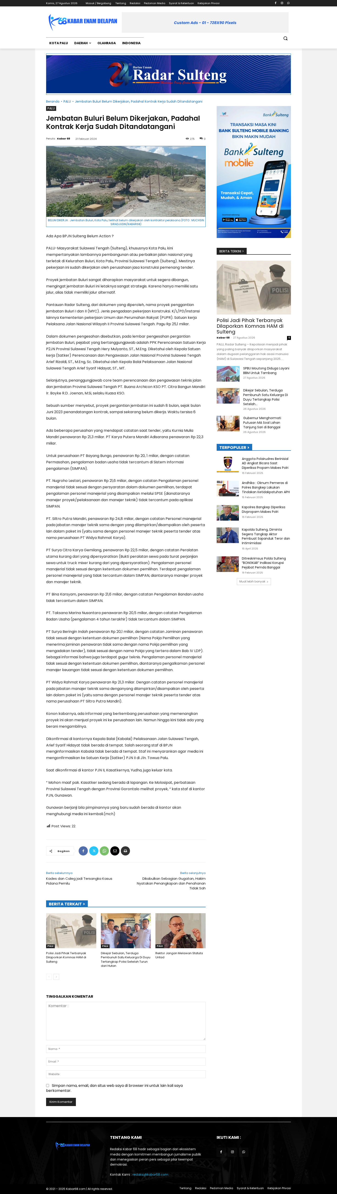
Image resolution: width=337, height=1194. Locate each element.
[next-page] (56, 977)
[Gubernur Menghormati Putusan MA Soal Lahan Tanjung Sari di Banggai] (228, 424)
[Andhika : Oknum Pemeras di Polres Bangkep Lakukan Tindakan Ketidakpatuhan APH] (228, 488)
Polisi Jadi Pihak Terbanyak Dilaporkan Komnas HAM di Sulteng (66, 957)
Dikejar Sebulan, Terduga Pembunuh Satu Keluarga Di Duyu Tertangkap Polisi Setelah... (265, 397)
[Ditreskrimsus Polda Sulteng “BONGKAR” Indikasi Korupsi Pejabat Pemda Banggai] (228, 564)
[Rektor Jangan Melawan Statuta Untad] (180, 930)
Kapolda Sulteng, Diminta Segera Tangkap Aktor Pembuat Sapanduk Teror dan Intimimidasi (266, 536)
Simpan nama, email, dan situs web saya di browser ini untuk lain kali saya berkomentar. (114, 1088)
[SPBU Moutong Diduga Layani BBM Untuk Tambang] (228, 374)
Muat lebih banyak (252, 581)
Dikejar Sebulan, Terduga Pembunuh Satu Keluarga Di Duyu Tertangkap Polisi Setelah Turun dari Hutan (125, 959)
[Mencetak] (125, 850)
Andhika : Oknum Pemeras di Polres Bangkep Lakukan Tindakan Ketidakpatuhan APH (266, 487)
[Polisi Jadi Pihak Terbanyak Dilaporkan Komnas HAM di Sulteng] (71, 930)
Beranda (52, 101)
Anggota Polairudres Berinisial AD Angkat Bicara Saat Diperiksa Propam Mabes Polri (265, 463)
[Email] (114, 850)
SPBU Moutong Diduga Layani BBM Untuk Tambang (266, 370)
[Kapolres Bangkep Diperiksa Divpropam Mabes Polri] (228, 513)
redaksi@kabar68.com (150, 1174)
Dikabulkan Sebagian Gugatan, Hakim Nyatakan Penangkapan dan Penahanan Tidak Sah (171, 883)
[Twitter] (93, 850)
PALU (67, 101)
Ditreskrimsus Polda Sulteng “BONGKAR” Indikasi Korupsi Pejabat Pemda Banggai (264, 563)
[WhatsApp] (288, 3)
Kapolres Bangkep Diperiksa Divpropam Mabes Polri (263, 509)
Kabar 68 (63, 138)
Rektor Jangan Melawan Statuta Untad (179, 955)
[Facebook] (275, 3)
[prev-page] (49, 977)
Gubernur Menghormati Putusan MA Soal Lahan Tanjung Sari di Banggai (262, 422)
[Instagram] (282, 3)
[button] (285, 38)
